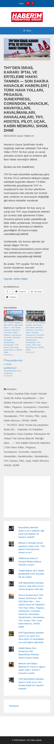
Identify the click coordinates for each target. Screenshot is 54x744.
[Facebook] (32, 3)
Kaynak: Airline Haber (16, 278)
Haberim (21, 740)
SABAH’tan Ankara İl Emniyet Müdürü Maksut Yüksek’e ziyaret (29, 561)
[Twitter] (28, 3)
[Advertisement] (27, 496)
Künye (21, 3)
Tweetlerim (14, 706)
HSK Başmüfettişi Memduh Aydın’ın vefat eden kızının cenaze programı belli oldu (31, 586)
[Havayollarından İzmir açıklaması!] (13, 364)
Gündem (12, 389)
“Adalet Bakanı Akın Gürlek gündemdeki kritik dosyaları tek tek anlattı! (31, 574)
